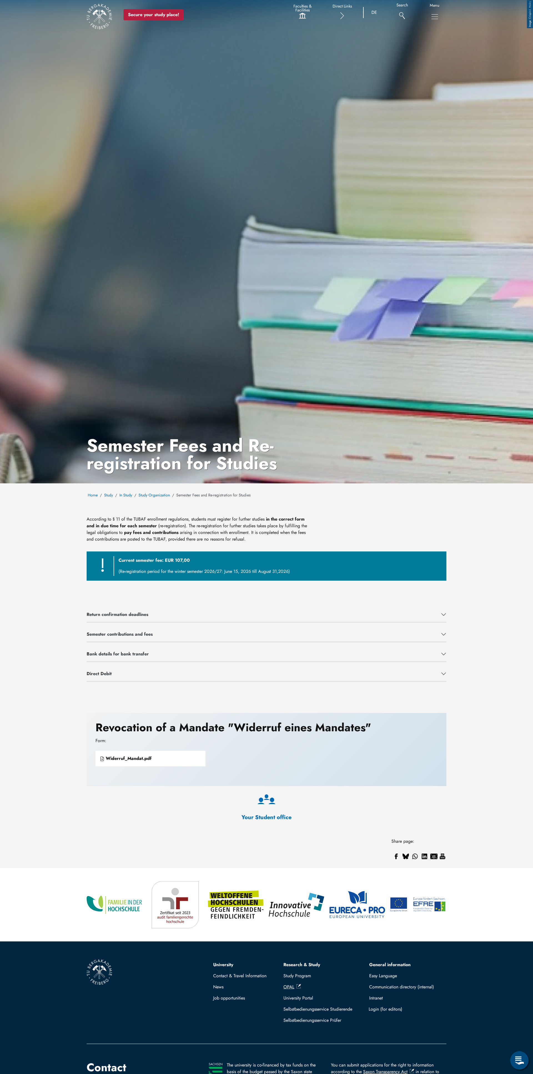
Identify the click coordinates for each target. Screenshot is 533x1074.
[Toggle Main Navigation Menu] (434, 16)
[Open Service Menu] (519, 1060)
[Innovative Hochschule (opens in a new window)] (297, 905)
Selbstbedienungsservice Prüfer (312, 1020)
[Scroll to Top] (519, 1037)
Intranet (376, 998)
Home (93, 495)
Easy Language (383, 976)
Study (108, 495)
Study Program (297, 976)
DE (374, 12)
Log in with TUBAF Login (405, 1009)
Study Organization (154, 495)
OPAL (288, 987)
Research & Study (301, 964)
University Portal (298, 998)
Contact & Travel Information (239, 976)
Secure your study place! (153, 14)
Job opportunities (229, 998)
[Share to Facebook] (396, 856)
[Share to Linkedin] (424, 856)
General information (390, 964)
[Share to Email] (434, 856)
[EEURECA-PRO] (358, 905)
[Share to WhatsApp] (415, 856)
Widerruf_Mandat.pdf (128, 758)
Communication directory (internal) (401, 987)
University (223, 964)
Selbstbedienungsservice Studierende (317, 1009)
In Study (125, 495)
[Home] (99, 16)
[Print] (442, 856)
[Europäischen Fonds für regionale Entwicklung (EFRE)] (418, 905)
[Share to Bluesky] (405, 856)
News (218, 987)
